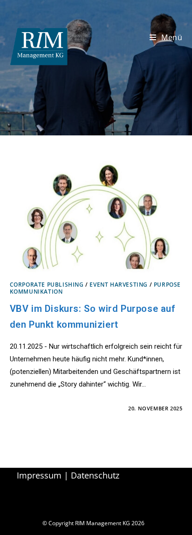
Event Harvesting (118, 285)
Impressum (39, 475)
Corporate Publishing (47, 285)
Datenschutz (95, 475)
